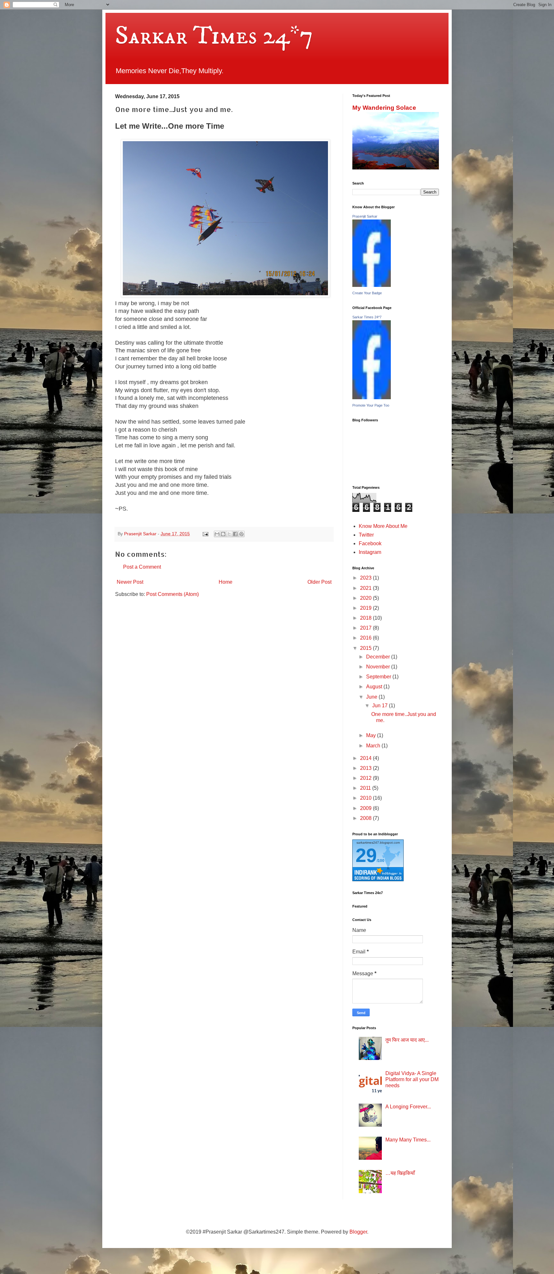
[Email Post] (205, 533)
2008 (366, 818)
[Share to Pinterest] (241, 534)
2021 (366, 588)
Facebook (370, 543)
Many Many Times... (408, 1139)
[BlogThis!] (223, 534)
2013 (366, 768)
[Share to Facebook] (235, 534)
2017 (366, 628)
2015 (366, 648)
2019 (366, 608)
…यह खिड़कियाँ (400, 1173)
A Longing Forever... (408, 1106)
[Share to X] (229, 534)
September (379, 676)
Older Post (319, 582)
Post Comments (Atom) (172, 594)
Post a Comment (142, 567)
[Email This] (217, 534)
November (378, 666)
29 (366, 855)
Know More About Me (383, 526)
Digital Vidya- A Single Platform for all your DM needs (412, 1079)
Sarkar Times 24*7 (214, 36)
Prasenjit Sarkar (364, 216)
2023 (366, 578)
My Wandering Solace (384, 107)
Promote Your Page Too (370, 405)
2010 (366, 798)
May (371, 735)
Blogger (358, 1232)
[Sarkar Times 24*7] (371, 397)
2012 (366, 778)
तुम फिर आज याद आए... (407, 1040)
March (374, 745)
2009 (366, 808)
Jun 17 (380, 705)
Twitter (366, 535)
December (378, 656)
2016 (366, 638)
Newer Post (130, 582)
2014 (366, 758)
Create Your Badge (367, 293)
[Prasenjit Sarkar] (371, 285)
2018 (366, 618)
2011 (366, 788)
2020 (366, 598)
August (374, 686)
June (372, 697)
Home (225, 582)
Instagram (370, 552)
